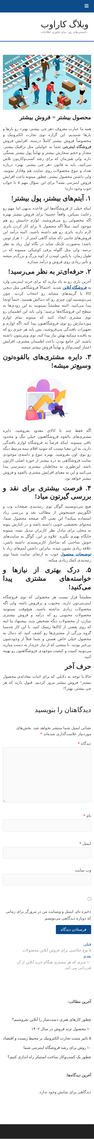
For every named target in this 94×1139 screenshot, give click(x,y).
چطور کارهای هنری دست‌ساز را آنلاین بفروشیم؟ (51, 1019)
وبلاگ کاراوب (65, 24)
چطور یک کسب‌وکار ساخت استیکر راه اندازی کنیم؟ (49, 1057)
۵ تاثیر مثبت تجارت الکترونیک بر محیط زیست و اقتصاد (47, 1038)
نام (87, 816)
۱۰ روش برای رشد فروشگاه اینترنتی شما (57, 1048)
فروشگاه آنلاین (75, 287)
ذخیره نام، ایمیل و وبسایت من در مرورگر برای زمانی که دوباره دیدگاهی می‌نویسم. (48, 914)
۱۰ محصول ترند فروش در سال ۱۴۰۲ (61, 1029)
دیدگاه (84, 743)
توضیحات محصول (76, 554)
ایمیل (85, 843)
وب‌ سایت (83, 870)
